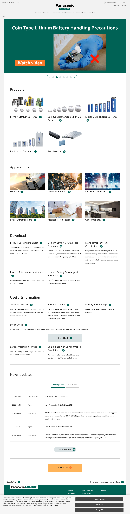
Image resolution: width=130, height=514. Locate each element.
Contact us (91, 13)
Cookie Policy (53, 506)
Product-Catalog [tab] (60, 77)
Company (124, 5)
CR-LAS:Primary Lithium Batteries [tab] (67, 77)
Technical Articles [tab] (53, 77)
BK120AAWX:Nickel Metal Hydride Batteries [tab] (64, 77)
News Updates (81, 13)
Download (56, 13)
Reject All (99, 505)
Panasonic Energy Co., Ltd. (11, 2)
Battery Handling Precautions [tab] (57, 77)
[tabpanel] (65, 46)
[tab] (58, 385)
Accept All (99, 510)
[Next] (76, 77)
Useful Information (68, 13)
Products (38, 13)
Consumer (115, 5)
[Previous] (48, 77)
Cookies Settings (99, 499)
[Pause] (82, 77)
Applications (47, 13)
